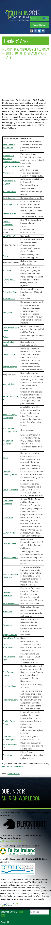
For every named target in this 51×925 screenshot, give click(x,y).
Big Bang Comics (10, 204)
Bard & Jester (9, 198)
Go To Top (34, 912)
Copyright (5, 922)
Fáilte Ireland (32, 846)
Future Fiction (9, 298)
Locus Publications (11, 490)
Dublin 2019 (13, 791)
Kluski (5, 458)
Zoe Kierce (7, 755)
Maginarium (8, 517)
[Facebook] (35, 32)
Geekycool (7, 312)
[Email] (31, 32)
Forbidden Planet (10, 292)
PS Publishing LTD (11, 603)
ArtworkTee (8, 173)
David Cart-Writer (10, 236)
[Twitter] (39, 32)
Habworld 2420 (9, 354)
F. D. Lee (7, 270)
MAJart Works (9, 533)
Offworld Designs (10, 557)
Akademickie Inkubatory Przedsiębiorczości (11, 158)
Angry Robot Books (11, 166)
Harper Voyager (10, 367)
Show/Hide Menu (39, 25)
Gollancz (6, 337)
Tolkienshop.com (10, 700)
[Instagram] (43, 32)
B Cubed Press (9, 191)
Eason (5, 256)
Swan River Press (11, 638)
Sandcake (7, 625)
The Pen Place (9, 686)
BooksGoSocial (9, 214)
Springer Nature (10, 634)
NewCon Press (9, 544)
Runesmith (7, 611)
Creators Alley (14, 773)
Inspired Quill (8, 384)
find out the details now (12, 766)
